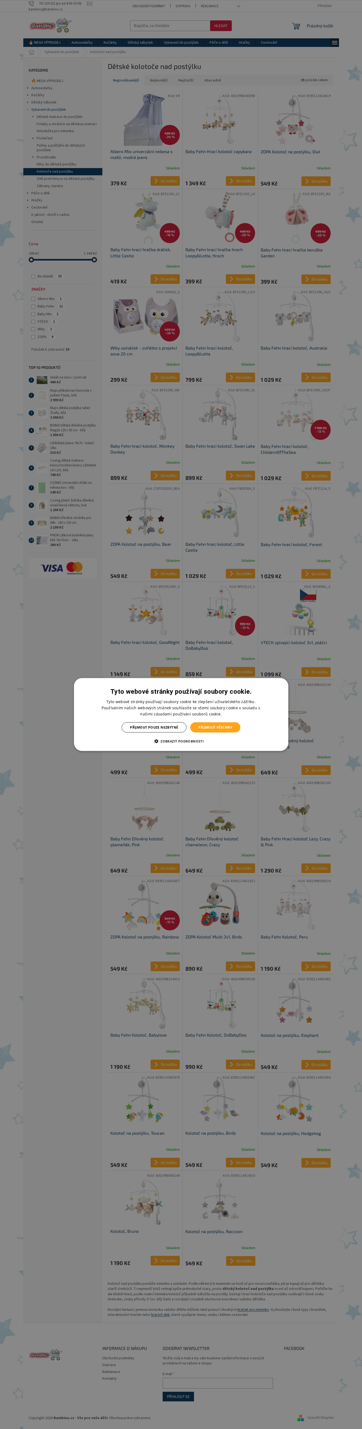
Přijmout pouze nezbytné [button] (154, 727)
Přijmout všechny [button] (215, 727)
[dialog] (181, 714)
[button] (181, 741)
